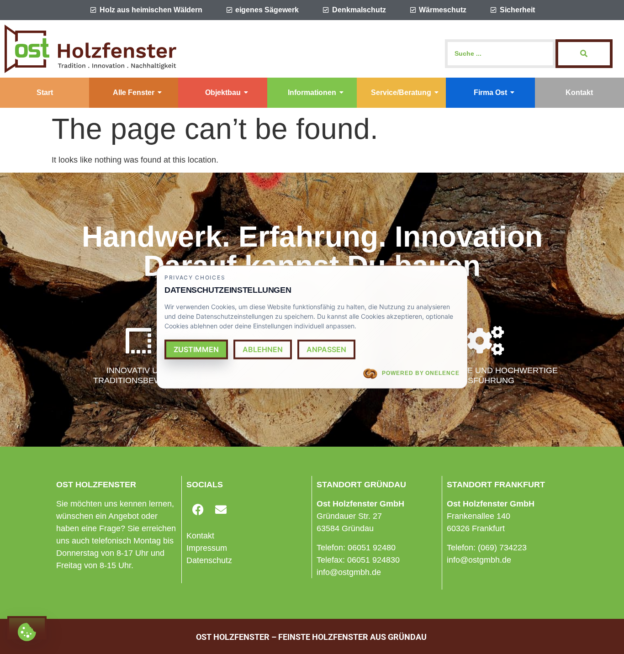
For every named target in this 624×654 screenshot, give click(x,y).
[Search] (584, 53)
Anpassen (326, 349)
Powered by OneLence (421, 373)
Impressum (206, 548)
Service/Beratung (401, 92)
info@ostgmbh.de (349, 572)
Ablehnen (263, 349)
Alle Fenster (133, 92)
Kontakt (579, 92)
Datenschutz (209, 560)
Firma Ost (490, 92)
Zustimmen (196, 349)
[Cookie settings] (27, 627)
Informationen (312, 92)
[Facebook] (197, 509)
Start (45, 92)
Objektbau (223, 92)
